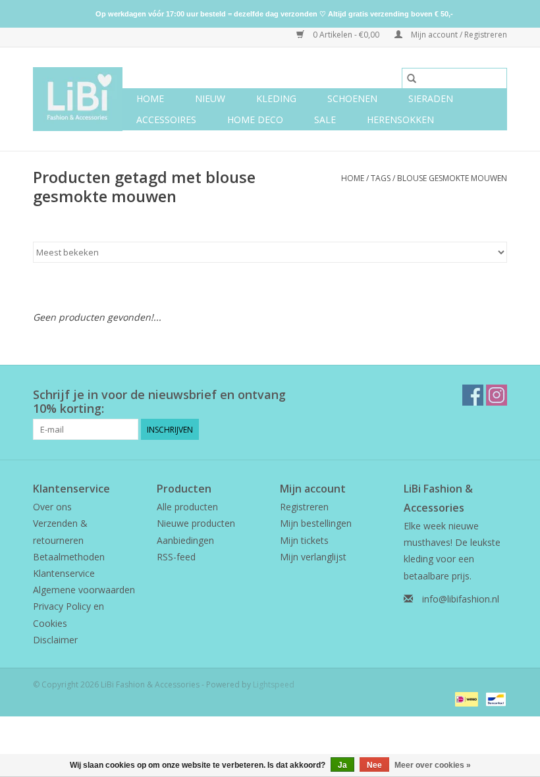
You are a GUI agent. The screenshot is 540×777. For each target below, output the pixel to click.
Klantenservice (64, 573)
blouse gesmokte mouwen (452, 178)
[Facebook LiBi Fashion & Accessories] (472, 395)
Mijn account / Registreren (458, 34)
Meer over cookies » (432, 765)
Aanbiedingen (185, 540)
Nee (374, 765)
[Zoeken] (411, 78)
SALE (325, 119)
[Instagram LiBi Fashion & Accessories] (496, 395)
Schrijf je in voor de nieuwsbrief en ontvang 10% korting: (159, 401)
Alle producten (187, 506)
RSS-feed (176, 556)
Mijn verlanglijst (313, 556)
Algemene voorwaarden (84, 589)
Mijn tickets (304, 540)
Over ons (52, 506)
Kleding (276, 98)
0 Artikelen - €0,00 (346, 34)
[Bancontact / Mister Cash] (493, 698)
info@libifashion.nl (460, 599)
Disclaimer (55, 639)
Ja (342, 765)
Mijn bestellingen (316, 523)
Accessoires (166, 119)
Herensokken (400, 119)
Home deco (255, 119)
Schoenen (352, 98)
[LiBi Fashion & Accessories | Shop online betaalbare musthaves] (77, 99)
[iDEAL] (464, 698)
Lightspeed (273, 684)
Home (150, 98)
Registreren (304, 506)
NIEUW (210, 98)
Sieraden (430, 98)
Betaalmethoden (69, 556)
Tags (381, 178)
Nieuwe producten (196, 523)
